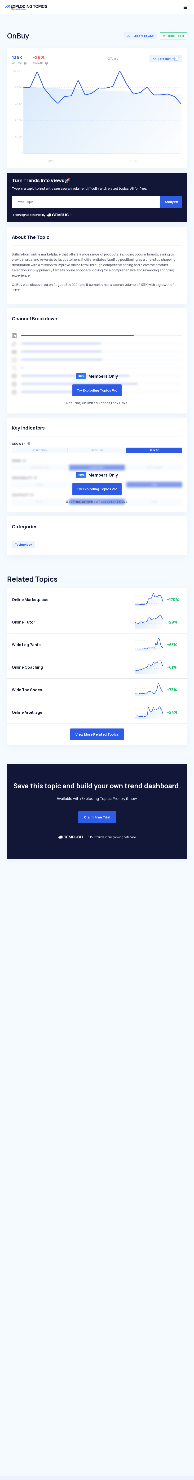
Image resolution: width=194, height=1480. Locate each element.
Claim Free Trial (97, 817)
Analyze (171, 201)
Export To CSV (143, 36)
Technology (23, 545)
